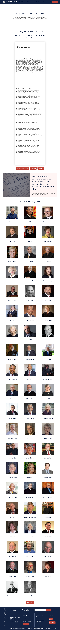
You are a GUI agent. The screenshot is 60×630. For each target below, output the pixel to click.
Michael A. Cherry (48, 300)
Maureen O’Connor (12, 478)
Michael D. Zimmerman (12, 596)
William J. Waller (12, 556)
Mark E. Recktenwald (48, 497)
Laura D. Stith (12, 537)
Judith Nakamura (30, 458)
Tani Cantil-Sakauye (47, 281)
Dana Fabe (12, 340)
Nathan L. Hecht (47, 359)
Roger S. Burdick (48, 261)
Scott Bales (30, 222)
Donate (54, 1)
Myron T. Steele (47, 517)
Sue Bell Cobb (12, 320)
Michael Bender (12, 241)
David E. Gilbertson (12, 359)
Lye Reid (12, 517)
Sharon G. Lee (48, 399)
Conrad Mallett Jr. (30, 419)
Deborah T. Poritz (30, 497)
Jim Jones (12, 399)
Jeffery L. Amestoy (12, 222)
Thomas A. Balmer (47, 222)
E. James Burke (30, 281)
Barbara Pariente (30, 478)
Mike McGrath (30, 438)
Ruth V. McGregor (48, 438)
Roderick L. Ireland (12, 379)
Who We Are (21, 1)
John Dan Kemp (30, 399)
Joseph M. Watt (12, 576)
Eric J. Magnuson (12, 419)
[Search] (50, 1)
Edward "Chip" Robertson (30, 517)
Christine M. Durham (48, 320)
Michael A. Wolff (30, 576)
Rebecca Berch (30, 241)
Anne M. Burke (12, 281)
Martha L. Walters (30, 556)
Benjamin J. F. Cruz (30, 320)
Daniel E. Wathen (48, 556)
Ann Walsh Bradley (12, 261)
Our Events (37, 1)
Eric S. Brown (30, 261)
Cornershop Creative (46, 628)
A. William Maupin (12, 438)
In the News (44, 1)
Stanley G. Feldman (30, 340)
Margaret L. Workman (48, 576)
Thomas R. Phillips (47, 478)
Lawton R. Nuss (47, 458)
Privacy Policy (53, 628)
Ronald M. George (48, 340)
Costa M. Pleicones (12, 497)
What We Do (29, 1)
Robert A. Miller (12, 458)
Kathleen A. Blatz (48, 241)
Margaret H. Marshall (48, 419)
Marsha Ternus (30, 537)
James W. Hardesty (30, 359)
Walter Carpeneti (30, 300)
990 (35, 628)
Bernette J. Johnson (47, 379)
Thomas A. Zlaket (30, 596)
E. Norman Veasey (48, 537)
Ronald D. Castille (12, 300)
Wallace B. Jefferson (30, 379)
